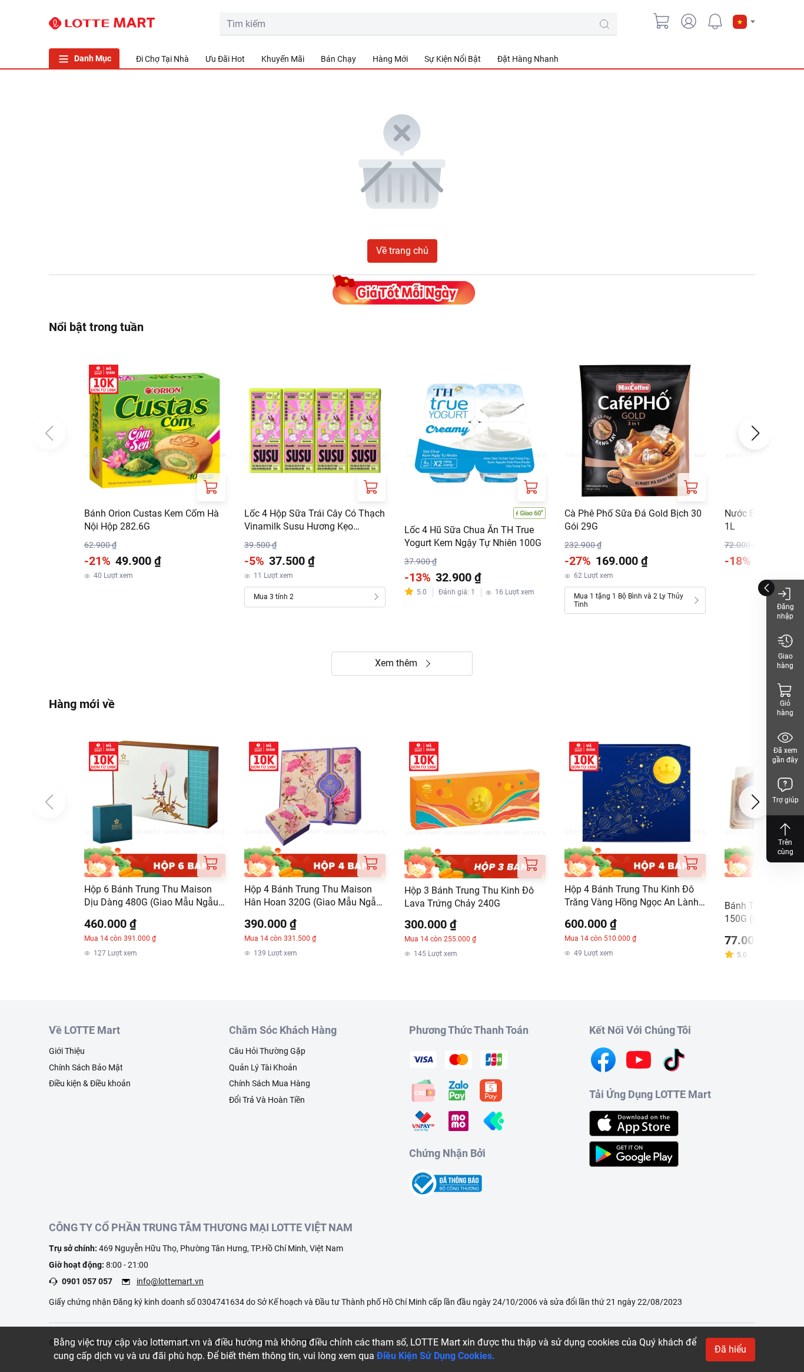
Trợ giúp (785, 800)
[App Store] (634, 1122)
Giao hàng (785, 661)
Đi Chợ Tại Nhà (162, 59)
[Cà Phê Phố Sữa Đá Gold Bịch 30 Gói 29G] (635, 430)
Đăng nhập (785, 611)
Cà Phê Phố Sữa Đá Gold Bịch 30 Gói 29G (633, 520)
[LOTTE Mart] (102, 23)
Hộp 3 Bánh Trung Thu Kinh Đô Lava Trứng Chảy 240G (469, 897)
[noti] (715, 21)
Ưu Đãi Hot (225, 59)
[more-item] (748, 58)
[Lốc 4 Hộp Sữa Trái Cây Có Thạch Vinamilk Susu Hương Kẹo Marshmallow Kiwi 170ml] (315, 430)
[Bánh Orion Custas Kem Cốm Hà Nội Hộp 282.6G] (154, 430)
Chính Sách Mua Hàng (269, 1083)
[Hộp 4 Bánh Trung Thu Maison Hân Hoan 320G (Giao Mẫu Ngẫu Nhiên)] (315, 807)
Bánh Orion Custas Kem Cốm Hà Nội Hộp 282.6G (151, 520)
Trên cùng (785, 847)
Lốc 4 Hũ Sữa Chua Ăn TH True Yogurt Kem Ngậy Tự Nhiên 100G (472, 536)
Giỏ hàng (785, 708)
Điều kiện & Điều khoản (90, 1083)
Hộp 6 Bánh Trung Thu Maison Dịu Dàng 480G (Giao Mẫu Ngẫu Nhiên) (151, 897)
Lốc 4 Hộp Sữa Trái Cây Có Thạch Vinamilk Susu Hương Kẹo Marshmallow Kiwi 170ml (314, 521)
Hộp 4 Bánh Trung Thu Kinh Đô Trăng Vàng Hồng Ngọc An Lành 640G (631, 897)
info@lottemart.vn (170, 1281)
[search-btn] (604, 24)
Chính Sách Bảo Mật (86, 1067)
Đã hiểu (730, 1349)
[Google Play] (634, 1153)
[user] (688, 21)
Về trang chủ (402, 250)
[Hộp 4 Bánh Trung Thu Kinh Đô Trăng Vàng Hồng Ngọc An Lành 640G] (635, 807)
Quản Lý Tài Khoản (263, 1067)
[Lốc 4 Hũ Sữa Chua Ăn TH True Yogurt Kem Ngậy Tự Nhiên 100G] (475, 430)
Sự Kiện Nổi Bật (452, 59)
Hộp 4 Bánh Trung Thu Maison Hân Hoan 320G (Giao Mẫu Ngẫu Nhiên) (312, 897)
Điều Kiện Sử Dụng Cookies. (436, 1355)
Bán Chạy (338, 59)
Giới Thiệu (67, 1051)
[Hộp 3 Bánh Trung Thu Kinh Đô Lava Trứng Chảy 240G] (475, 807)
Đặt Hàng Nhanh (528, 59)
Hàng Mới (390, 59)
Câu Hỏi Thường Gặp (267, 1051)
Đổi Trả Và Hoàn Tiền (267, 1100)
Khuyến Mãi (282, 59)
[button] (744, 21)
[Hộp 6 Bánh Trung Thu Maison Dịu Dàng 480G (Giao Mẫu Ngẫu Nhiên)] (154, 807)
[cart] (662, 21)
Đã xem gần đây (785, 755)
